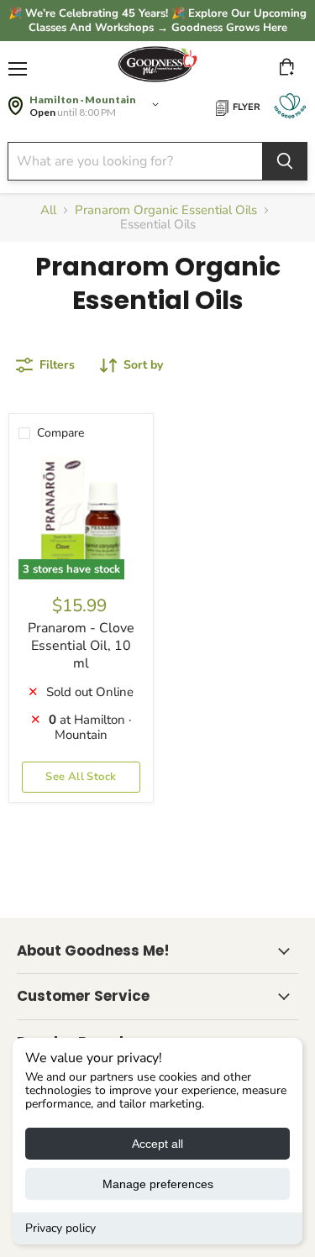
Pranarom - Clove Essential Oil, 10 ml (81, 646)
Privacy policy (60, 1228)
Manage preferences (157, 1184)
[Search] (284, 161)
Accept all (157, 1143)
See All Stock (80, 776)
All (48, 210)
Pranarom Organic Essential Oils (166, 210)
